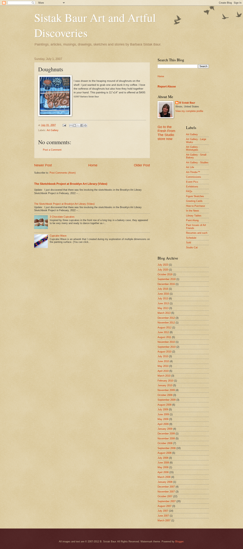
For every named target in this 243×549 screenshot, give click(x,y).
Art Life (190, 167)
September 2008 (167, 448)
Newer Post (43, 165)
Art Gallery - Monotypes (192, 148)
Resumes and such (196, 232)
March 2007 (164, 520)
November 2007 (166, 491)
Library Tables (193, 215)
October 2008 (165, 443)
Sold (188, 242)
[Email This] (71, 125)
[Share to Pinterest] (85, 125)
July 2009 (163, 409)
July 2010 (163, 356)
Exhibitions (192, 186)
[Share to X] (78, 125)
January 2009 (165, 428)
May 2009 (163, 419)
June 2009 (163, 414)
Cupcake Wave (58, 235)
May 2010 (163, 366)
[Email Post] (64, 125)
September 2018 (167, 279)
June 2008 (163, 462)
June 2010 (163, 361)
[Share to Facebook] (82, 125)
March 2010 (164, 375)
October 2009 (165, 395)
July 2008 (163, 457)
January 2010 (165, 385)
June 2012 (163, 332)
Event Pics (192, 181)
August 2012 (164, 327)
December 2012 (166, 317)
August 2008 (164, 452)
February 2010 (165, 380)
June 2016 (163, 293)
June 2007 (163, 515)
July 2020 (163, 269)
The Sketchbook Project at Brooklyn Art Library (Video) (70, 183)
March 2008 (164, 477)
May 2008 (163, 467)
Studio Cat (192, 247)
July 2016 (163, 288)
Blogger (179, 541)
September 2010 (167, 346)
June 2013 (163, 303)
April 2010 (163, 371)
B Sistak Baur (187, 102)
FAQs (189, 191)
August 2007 (164, 506)
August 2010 (164, 351)
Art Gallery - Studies (197, 162)
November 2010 (166, 342)
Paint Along (192, 220)
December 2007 (166, 486)
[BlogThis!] (75, 125)
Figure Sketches (195, 196)
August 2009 (164, 404)
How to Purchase (195, 205)
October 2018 (165, 274)
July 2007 (163, 510)
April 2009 (163, 424)
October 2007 (165, 496)
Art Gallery (52, 130)
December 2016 (166, 284)
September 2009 (167, 399)
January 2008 (165, 482)
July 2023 (163, 264)
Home (92, 165)
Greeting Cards (194, 201)
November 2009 (166, 390)
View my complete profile (189, 111)
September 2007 (167, 501)
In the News (192, 210)
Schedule (191, 237)
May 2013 (163, 308)
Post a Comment (52, 149)
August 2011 (164, 337)
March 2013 (164, 312)
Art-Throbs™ (193, 172)
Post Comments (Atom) (63, 172)
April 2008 (163, 472)
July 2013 (163, 298)
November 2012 (166, 322)
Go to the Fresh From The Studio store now (166, 133)
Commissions (193, 176)
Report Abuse (167, 86)
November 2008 (166, 438)
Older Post (142, 165)
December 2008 (166, 433)
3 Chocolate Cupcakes (62, 216)
